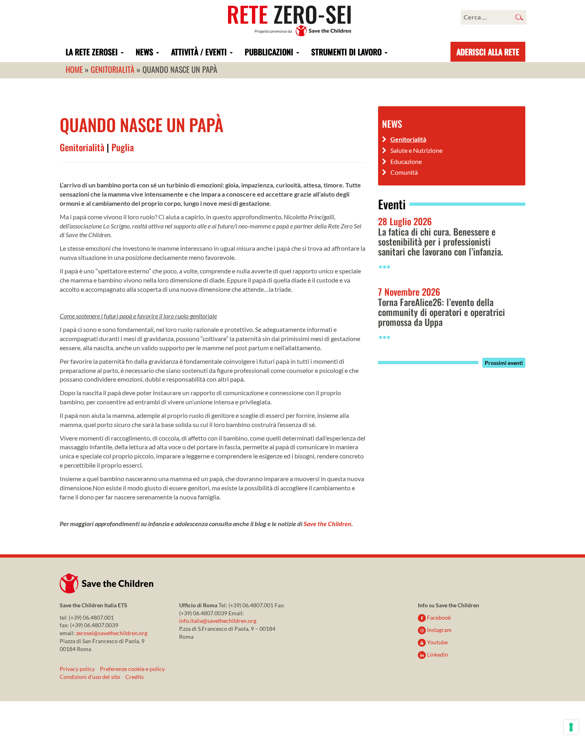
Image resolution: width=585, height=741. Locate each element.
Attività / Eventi (200, 52)
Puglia (122, 147)
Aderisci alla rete (487, 52)
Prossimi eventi (504, 362)
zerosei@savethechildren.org (111, 633)
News (145, 52)
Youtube (437, 642)
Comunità (404, 172)
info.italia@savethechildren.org (217, 620)
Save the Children (327, 523)
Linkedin (437, 654)
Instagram (439, 629)
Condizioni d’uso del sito (90, 676)
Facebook (438, 617)
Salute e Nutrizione (416, 150)
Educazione (406, 161)
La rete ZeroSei (93, 52)
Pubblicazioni (270, 52)
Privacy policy (77, 668)
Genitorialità (82, 147)
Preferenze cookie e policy (132, 668)
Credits (134, 676)
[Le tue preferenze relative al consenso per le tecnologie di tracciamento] (571, 727)
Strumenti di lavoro (347, 52)
